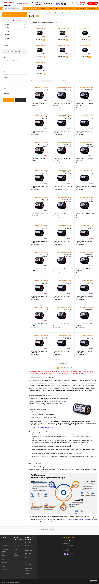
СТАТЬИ (27, 545)
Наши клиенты (28, 550)
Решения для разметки (5, 542)
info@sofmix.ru (48, 3)
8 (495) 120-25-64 (77, 373)
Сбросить (21, 100)
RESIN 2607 (6, 45)
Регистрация (82, 2)
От (4, 60)
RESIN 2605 (6, 42)
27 (24, 42)
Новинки (15, 542)
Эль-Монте (25, 3)
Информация (28, 553)
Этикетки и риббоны (4, 558)
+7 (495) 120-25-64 (68, 519)
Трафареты (4, 562)
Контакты (27, 576)
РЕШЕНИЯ (27, 548)
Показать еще (63, 363)
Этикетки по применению (28, 565)
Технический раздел (28, 556)
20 (24, 27)
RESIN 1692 (6, 27)
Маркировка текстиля (4, 570)
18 (24, 24)
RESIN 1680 (6, 34)
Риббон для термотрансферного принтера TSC (44, 22)
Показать (8, 100)
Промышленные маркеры (5, 565)
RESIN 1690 (6, 38)
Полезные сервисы (27, 560)
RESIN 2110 (6, 31)
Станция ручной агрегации (5, 550)
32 (24, 38)
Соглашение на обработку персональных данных (28, 571)
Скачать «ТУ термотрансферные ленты (42, 427)
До (13, 60)
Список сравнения (16, 554)
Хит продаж (16, 545)
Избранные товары (16, 550)
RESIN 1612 (6, 24)
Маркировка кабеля (4, 546)
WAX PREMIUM (45, 471)
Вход (77, 2)
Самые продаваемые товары (49, 529)
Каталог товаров (9, 14)
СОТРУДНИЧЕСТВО (29, 542)
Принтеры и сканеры (4, 554)
